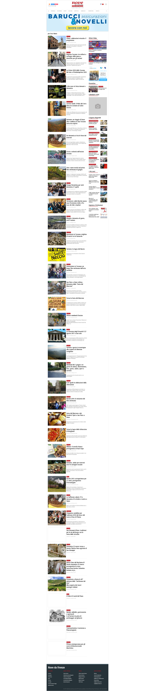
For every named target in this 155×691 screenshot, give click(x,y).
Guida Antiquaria (66, 681)
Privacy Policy (96, 680)
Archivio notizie (51, 685)
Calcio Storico (65, 673)
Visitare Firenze (81, 675)
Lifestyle (76, 10)
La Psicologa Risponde (67, 678)
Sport (65, 10)
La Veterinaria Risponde (67, 680)
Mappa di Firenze (82, 676)
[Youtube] (103, 4)
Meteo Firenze (81, 678)
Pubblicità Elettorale (98, 681)
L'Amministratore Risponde (68, 675)
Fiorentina (90, 10)
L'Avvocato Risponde (67, 676)
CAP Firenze (81, 681)
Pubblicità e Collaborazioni (99, 678)
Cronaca (53, 10)
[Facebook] (101, 4)
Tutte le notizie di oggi (52, 683)
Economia (59, 10)
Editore (95, 673)
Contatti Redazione (97, 675)
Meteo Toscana (81, 680)
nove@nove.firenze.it (98, 683)
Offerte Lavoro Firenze (83, 673)
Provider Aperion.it (97, 676)
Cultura (70, 10)
